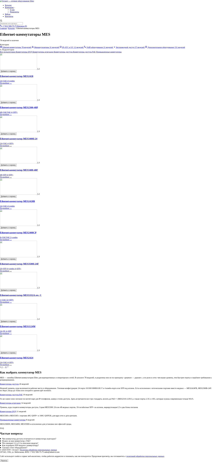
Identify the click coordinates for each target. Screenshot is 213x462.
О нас (12, 10)
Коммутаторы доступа (63, 52)
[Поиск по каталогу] (1, 21)
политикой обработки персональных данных (145, 456)
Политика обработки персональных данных (38, 450)
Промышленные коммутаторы (109, 52)
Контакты (9, 16)
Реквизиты (14, 12)
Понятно (4, 461)
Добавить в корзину (8, 71)
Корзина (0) (22, 26)
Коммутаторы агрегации (43, 52)
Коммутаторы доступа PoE (84, 52)
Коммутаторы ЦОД (24, 52)
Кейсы (7, 14)
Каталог (8, 5)
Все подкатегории (8, 52)
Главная (3, 28)
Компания (9, 7)
